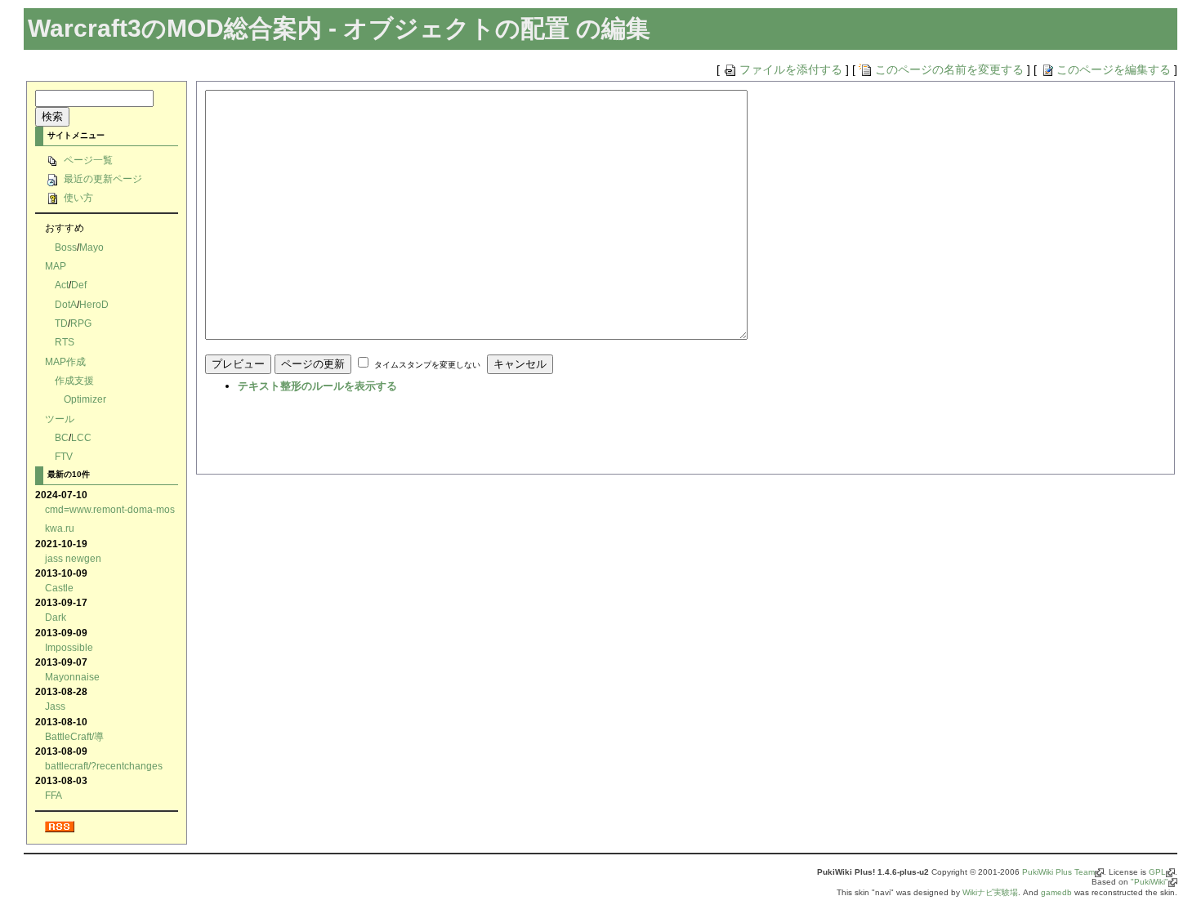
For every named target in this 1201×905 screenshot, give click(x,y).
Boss (66, 247)
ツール (59, 418)
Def (79, 284)
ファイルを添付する (790, 69)
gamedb (1056, 892)
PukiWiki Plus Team (1058, 871)
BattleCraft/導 (74, 736)
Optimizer (85, 399)
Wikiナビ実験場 (990, 892)
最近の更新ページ (101, 178)
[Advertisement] (396, 438)
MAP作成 (65, 361)
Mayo (91, 247)
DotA (66, 304)
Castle (59, 587)
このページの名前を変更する (949, 69)
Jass (55, 706)
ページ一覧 (87, 159)
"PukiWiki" (1149, 881)
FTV (64, 456)
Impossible (69, 647)
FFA (53, 795)
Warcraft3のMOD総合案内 (175, 28)
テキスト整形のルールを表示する (317, 386)
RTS (64, 342)
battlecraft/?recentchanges (104, 765)
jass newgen (73, 558)
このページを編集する (1113, 69)
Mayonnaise (72, 676)
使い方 (77, 197)
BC (62, 437)
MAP (55, 266)
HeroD (94, 304)
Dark (55, 617)
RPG (81, 323)
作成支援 (74, 380)
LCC (81, 437)
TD (61, 323)
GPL (1157, 871)
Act (62, 284)
